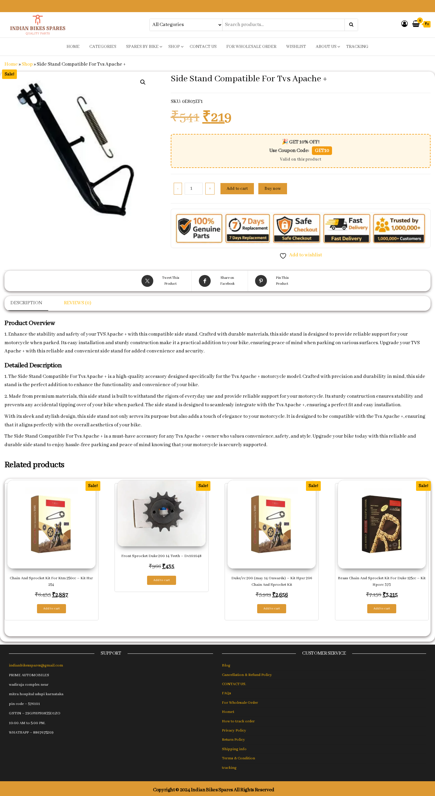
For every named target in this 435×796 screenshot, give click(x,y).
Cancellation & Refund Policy (247, 674)
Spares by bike (142, 46)
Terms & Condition (238, 758)
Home (11, 64)
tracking (357, 46)
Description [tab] (26, 303)
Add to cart (237, 188)
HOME (73, 46)
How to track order (238, 721)
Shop (174, 46)
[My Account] (404, 24)
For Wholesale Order (251, 46)
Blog (226, 665)
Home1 (228, 711)
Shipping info (234, 749)
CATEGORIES (102, 46)
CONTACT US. (234, 684)
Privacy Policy (234, 730)
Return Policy (233, 739)
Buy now (273, 188)
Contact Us (203, 46)
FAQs (226, 693)
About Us (326, 46)
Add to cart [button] (51, 608)
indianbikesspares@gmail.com (36, 665)
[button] (143, 82)
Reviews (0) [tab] (77, 303)
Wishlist (296, 46)
